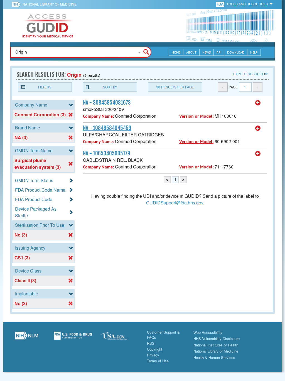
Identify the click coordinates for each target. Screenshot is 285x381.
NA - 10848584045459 (107, 128)
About (191, 52)
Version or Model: (196, 116)
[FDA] (220, 3)
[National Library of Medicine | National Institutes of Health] (27, 338)
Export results (248, 73)
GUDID (48, 25)
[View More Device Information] (258, 103)
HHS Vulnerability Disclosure (216, 338)
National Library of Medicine (50, 4)
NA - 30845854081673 (107, 102)
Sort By (110, 87)
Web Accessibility (207, 332)
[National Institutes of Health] (17, 4)
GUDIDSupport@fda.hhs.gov (174, 202)
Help (254, 52)
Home (176, 52)
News (206, 52)
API (219, 52)
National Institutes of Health (215, 345)
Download (235, 52)
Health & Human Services (214, 357)
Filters (44, 87)
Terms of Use (158, 360)
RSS (150, 343)
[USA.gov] (119, 338)
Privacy (153, 355)
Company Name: (98, 116)
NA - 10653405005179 (106, 153)
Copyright (154, 349)
